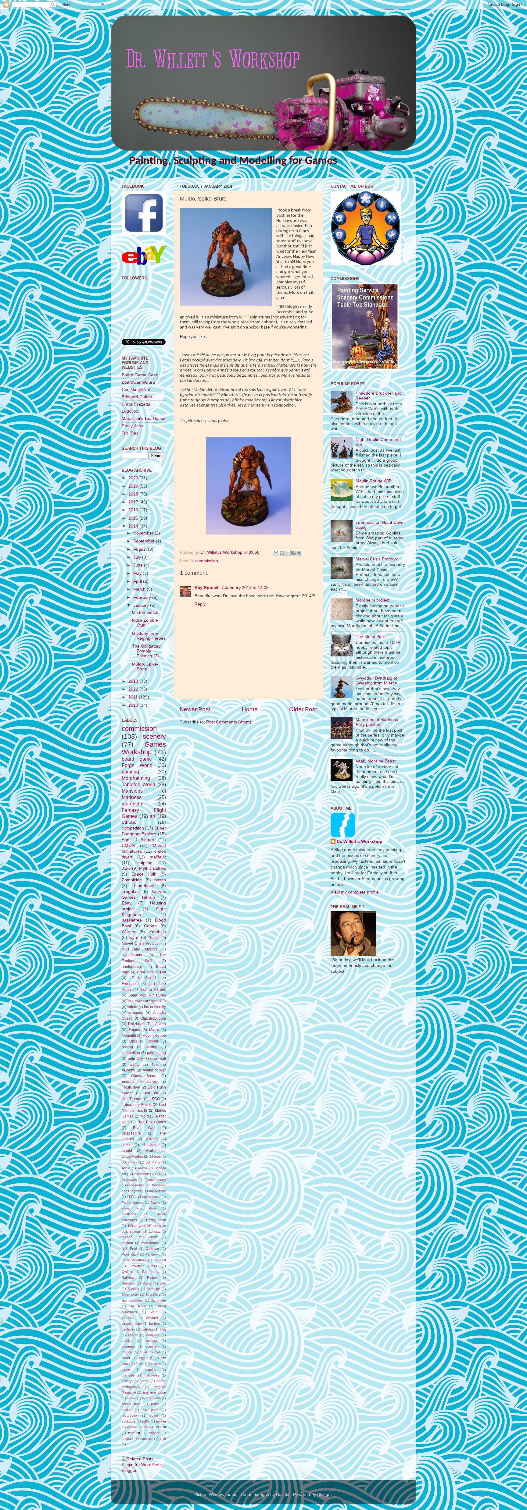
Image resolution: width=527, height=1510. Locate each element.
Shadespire (131, 1133)
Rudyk (147, 1283)
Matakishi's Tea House (143, 418)
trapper (154, 1433)
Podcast (160, 1260)
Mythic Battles (152, 868)
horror (144, 1381)
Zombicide (132, 880)
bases (160, 880)
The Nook (137, 1306)
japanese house (154, 1392)
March (140, 589)
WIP (154, 1312)
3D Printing (130, 1162)
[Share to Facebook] (293, 553)
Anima (142, 1168)
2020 (133, 478)
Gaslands (129, 1214)
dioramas (128, 1346)
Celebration (140, 1174)
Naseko (283, 1494)
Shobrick (153, 1289)
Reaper (152, 1277)
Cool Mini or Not (151, 972)
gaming (150, 1369)
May (138, 573)
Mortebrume (151, 1243)
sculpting (143, 863)
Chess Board (144, 1076)
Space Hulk (143, 874)
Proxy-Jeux (132, 426)
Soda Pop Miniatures (147, 995)
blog (163, 1329)
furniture (155, 1364)
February (142, 597)
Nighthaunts (132, 955)
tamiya (161, 1421)
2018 (133, 494)
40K (154, 1064)
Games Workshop (144, 748)
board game (137, 759)
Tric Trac (130, 433)
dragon (127, 1352)
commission (206, 561)
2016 (133, 510)
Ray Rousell (207, 587)
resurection (130, 1415)
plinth (155, 1404)
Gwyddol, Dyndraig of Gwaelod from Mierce (376, 680)
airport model (132, 1323)
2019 (133, 486)
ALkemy (128, 1070)
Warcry (128, 931)
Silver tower (130, 1294)
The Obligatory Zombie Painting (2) (146, 651)
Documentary (156, 1179)
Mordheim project (372, 600)
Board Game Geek (140, 375)
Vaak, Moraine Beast (376, 761)
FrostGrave (131, 1087)
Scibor (153, 1041)
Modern (127, 1243)
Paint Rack (130, 1254)
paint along (156, 1053)
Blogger (324, 1494)
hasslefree (132, 920)
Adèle (126, 1168)
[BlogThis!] (282, 553)
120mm (155, 1156)
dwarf (126, 1358)
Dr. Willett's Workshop (359, 841)
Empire (134, 1030)
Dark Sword (144, 978)
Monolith (129, 1035)
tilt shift (161, 1427)
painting (130, 771)
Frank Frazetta (136, 404)
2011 (133, 697)
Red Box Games (152, 1122)
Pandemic (152, 1254)
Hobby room (156, 1220)
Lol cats (155, 1231)
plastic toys (131, 1404)
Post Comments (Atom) (228, 722)
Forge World (137, 765)
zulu (163, 1439)
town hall (158, 1059)
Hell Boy (151, 1093)
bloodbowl (144, 885)
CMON (128, 845)
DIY (158, 1174)
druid (143, 1352)
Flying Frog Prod (139, 1208)
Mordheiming (136, 778)
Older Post (303, 709)
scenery (154, 736)
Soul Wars (153, 1294)
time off (134, 1433)
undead (127, 1439)
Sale (163, 1283)
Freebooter (131, 984)
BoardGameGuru (138, 382)
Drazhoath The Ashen (147, 1024)
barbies (154, 1323)
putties (126, 1410)
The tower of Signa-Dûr (146, 1001)
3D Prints (153, 1162)
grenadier (129, 1375)
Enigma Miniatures (139, 1081)
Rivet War (144, 1128)
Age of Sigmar (138, 839)
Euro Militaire (156, 1191)
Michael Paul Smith (139, 1237)
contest (151, 1340)
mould (127, 1151)
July (137, 557)
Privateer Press (144, 1266)
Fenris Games (132, 1202)
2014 (133, 526)
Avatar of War (154, 1070)
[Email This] (276, 553)
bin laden (128, 1329)
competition (133, 828)
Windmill (152, 1318)
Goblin (154, 938)
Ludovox (130, 411)
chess (126, 1145)
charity (133, 1335)
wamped (136, 1013)
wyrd (133, 937)
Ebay (126, 903)
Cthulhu (129, 822)
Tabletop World (138, 784)
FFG (130, 1197)
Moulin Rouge (154, 1035)
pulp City (135, 1059)
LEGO (155, 1099)
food (139, 1364)
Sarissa (133, 1289)
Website (128, 1318)
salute (132, 1007)
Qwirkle (127, 1272)
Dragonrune (136, 1185)
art (152, 816)
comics (127, 1340)
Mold (145, 1116)
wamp (135, 1064)
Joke (126, 868)
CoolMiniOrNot (136, 389)
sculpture (128, 1421)
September (144, 541)
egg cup (145, 1358)
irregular (130, 891)
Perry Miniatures (134, 1260)
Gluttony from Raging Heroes (149, 636)
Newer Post (195, 709)
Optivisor (152, 1248)
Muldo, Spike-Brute (145, 666)
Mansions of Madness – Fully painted (379, 722)
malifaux (158, 857)
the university (155, 1007)
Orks (133, 1041)
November (144, 533)
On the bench (145, 612)
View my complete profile (355, 892)
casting (151, 1047)
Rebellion (128, 1283)
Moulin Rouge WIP (374, 481)
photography (132, 967)
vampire (146, 1439)
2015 (133, 518)
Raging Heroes (153, 989)
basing (127, 1047)
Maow (154, 1030)
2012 (133, 689)
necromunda (151, 1398)
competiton (131, 1053)
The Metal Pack (371, 636)
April (138, 581)
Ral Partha (150, 1272)
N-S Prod (129, 1248)
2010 (133, 705)
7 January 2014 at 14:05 (245, 587)
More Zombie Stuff (145, 622)
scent (154, 1415)
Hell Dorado (132, 1099)
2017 (133, 502)
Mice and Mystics (139, 949)
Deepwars (129, 1179)
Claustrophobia (153, 1018)
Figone (155, 1202)
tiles (146, 1427)
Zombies (157, 931)
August (140, 549)
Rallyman (128, 1277)
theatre (132, 1427)
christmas (150, 1145)
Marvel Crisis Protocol (141, 943)
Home (250, 709)
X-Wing (151, 1139)
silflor (146, 1421)
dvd (157, 1352)
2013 (133, 681)
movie (131, 1398)
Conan (150, 926)
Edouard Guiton (137, 397)
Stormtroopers (132, 1300)
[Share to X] (288, 553)
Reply (200, 604)
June (138, 565)
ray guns (150, 1410)
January (141, 605)
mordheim (132, 803)
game (126, 1369)
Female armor (150, 1197)
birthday (147, 1329)
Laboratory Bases (137, 1105)
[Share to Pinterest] (299, 553)
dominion (152, 1346)
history (127, 1381)
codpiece (153, 1335)
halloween (152, 1375)
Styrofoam (158, 1300)
